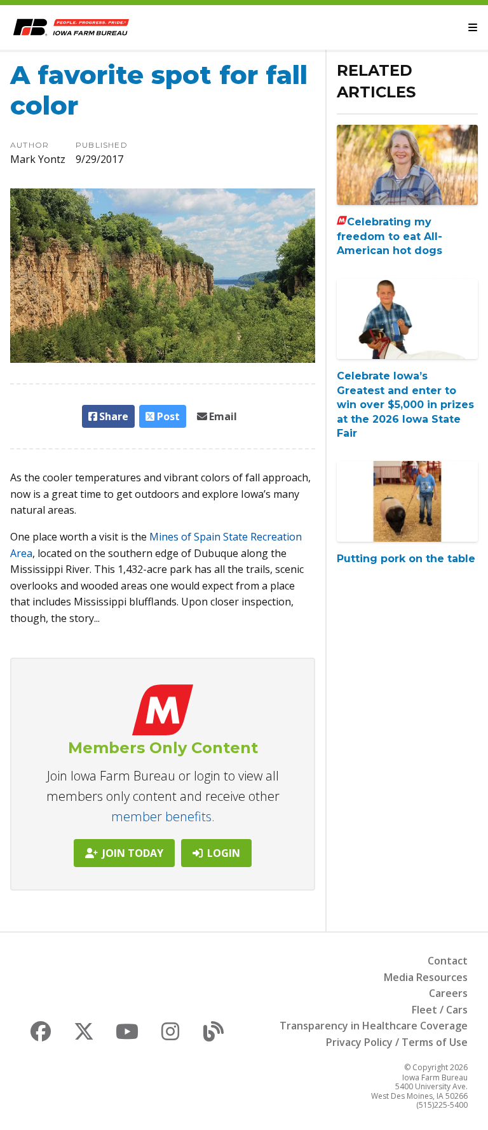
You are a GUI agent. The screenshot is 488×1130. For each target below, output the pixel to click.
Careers (448, 993)
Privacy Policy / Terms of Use (397, 1042)
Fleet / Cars (440, 1010)
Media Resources (426, 977)
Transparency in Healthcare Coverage (374, 1026)
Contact (448, 961)
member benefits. (163, 816)
